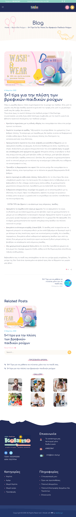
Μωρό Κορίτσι (11, 484)
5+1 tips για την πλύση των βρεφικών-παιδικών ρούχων (20, 339)
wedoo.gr (59, 513)
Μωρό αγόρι (11, 488)
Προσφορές (11, 492)
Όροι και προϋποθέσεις (50, 480)
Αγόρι (8, 480)
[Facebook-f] (6, 452)
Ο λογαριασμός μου (49, 476)
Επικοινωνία (46, 495)
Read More (9, 348)
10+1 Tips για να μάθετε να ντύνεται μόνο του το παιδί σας (32, 365)
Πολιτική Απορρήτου (49, 484)
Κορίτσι (9, 476)
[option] (20, 328)
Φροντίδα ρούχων (18, 27)
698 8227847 (16, 1)
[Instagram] (11, 452)
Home (7, 27)
